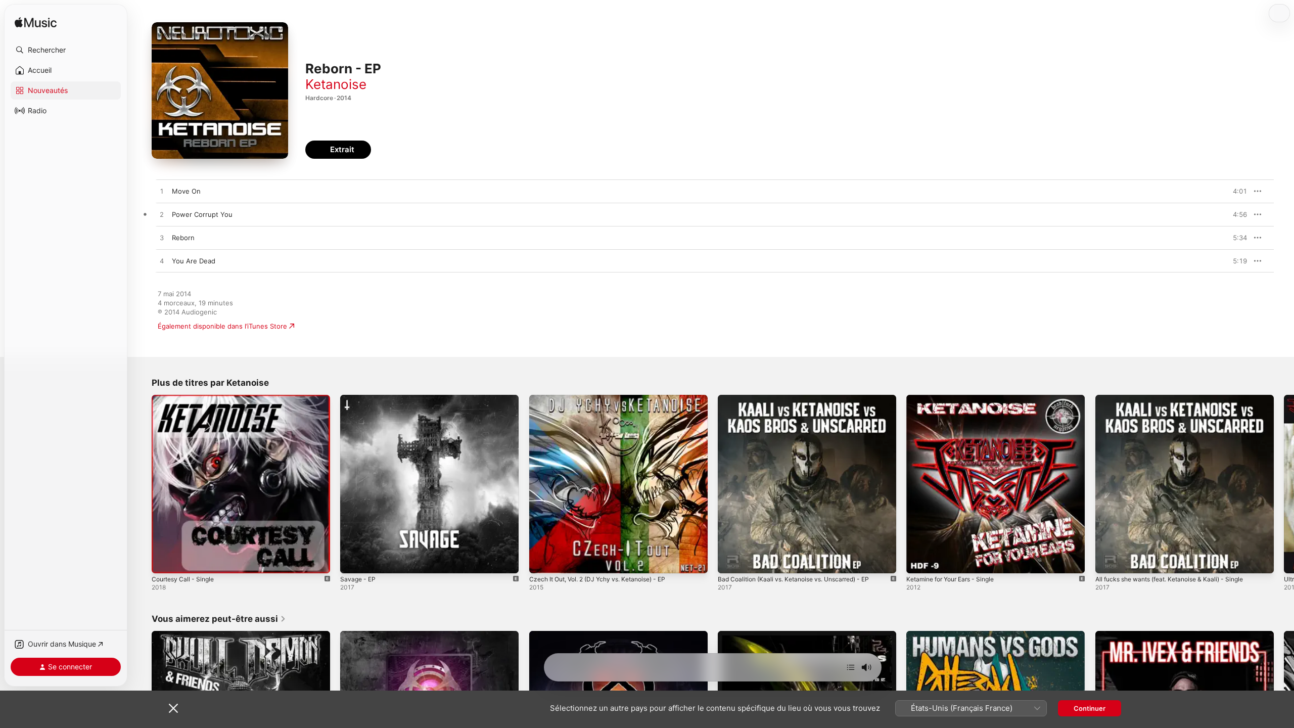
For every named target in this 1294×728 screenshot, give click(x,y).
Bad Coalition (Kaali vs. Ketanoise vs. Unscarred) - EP (801, 399)
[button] (65, 50)
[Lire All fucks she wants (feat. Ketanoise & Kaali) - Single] (1108, 560)
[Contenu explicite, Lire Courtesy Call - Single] (164, 560)
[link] (219, 618)
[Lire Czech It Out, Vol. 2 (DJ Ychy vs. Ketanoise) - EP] (541, 560)
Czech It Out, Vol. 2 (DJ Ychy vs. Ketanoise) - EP (605, 399)
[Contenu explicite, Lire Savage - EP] (352, 560)
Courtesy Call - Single (186, 399)
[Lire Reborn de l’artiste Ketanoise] (162, 238)
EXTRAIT (1236, 191)
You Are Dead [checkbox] (193, 261)
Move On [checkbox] (186, 191)
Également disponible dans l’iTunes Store (222, 326)
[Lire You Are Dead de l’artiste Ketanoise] (162, 261)
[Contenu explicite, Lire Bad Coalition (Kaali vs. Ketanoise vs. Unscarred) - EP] (730, 560)
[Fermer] (173, 708)
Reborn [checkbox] (183, 238)
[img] (36, 23)
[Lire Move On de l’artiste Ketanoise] (162, 191)
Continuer (1089, 708)
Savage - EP (359, 399)
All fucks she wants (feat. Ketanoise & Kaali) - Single (1177, 399)
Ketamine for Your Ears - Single (955, 399)
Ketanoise (335, 84)
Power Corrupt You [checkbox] (202, 214)
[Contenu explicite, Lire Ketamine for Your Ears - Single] (919, 560)
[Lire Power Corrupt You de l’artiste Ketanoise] (162, 214)
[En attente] (851, 667)
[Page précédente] (141, 484)
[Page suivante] (1284, 484)
